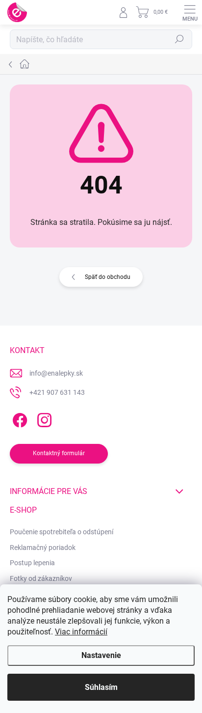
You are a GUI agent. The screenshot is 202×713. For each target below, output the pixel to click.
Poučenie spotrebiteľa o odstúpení (61, 532)
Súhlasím (101, 687)
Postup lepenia (32, 563)
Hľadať (179, 39)
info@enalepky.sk (56, 373)
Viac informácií (81, 631)
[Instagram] (42, 418)
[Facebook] (18, 418)
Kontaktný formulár (59, 453)
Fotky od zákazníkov (41, 578)
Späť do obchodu (107, 277)
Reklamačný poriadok (43, 547)
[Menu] (189, 12)
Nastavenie (101, 655)
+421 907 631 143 (57, 392)
